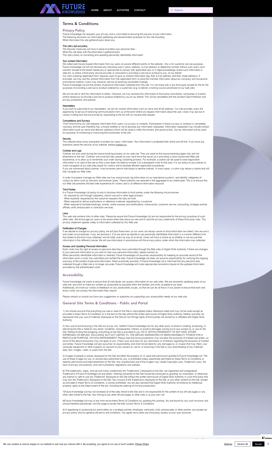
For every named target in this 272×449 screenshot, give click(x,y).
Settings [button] (228, 444)
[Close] (268, 443)
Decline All (242, 444)
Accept (258, 444)
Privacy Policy (142, 444)
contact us (121, 144)
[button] (107, 10)
